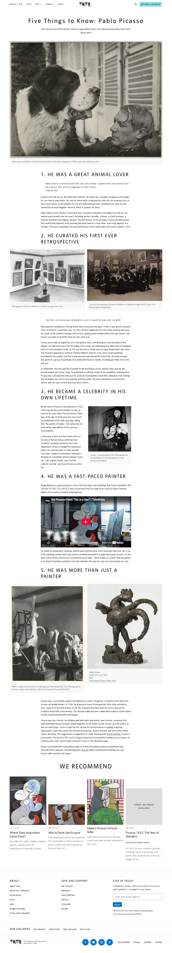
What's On (16, 4)
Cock (91, 675)
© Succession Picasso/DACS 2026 (102, 680)
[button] (134, 4)
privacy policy (147, 910)
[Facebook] (85, 942)
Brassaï (84, 750)
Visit (29, 4)
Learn (48, 4)
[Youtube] (93, 942)
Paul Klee (69, 420)
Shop (61, 4)
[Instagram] (101, 942)
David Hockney (114, 734)
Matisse (88, 333)
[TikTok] (109, 942)
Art (37, 4)
